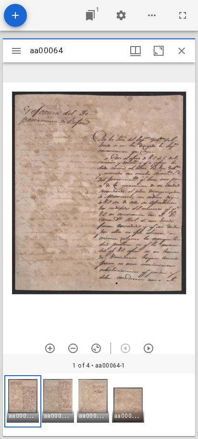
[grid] (99, 405)
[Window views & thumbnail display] (135, 50)
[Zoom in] (50, 348)
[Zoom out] (73, 348)
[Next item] (148, 348)
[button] (23, 401)
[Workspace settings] (121, 15)
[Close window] (181, 50)
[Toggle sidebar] (16, 50)
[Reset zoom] (96, 348)
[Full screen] (182, 15)
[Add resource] (15, 15)
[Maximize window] (158, 50)
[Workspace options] (151, 15)
